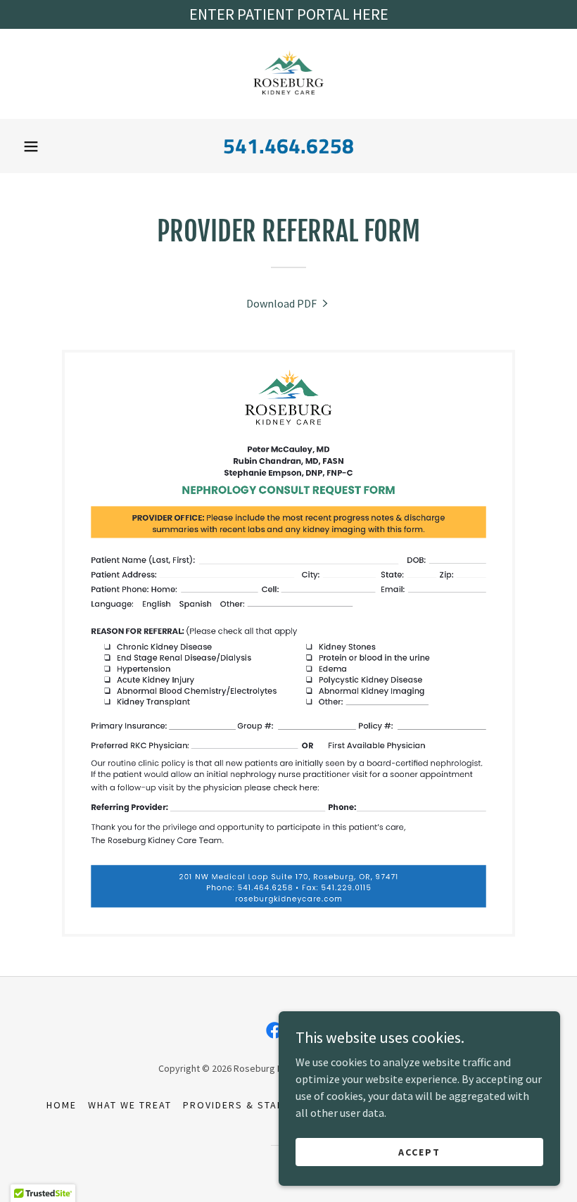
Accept (419, 1151)
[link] (288, 74)
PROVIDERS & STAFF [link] (236, 1105)
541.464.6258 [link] (288, 145)
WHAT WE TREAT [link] (130, 1105)
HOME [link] (61, 1105)
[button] (31, 146)
